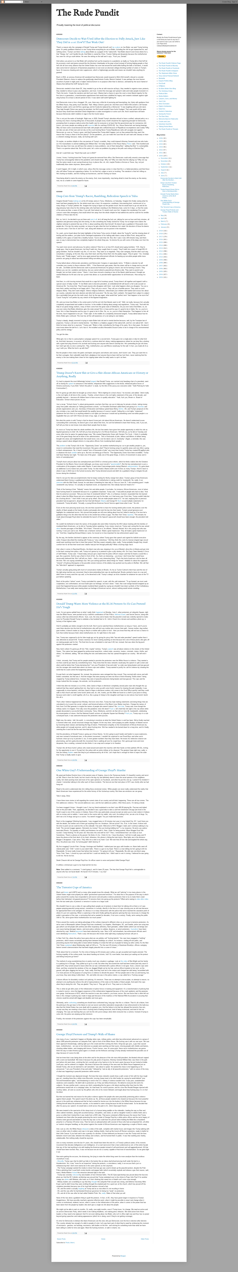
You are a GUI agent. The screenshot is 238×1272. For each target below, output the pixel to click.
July (162, 173)
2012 (161, 251)
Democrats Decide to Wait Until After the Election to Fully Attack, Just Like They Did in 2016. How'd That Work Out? (100, 40)
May (162, 215)
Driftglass (162, 86)
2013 (161, 248)
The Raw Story (164, 116)
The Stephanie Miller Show (168, 73)
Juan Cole (162, 101)
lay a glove (116, 47)
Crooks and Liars (164, 121)
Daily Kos (162, 109)
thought (94, 1182)
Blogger (123, 1256)
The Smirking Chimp (165, 91)
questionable (115, 464)
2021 (161, 153)
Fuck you (128, 713)
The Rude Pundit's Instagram (168, 71)
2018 (161, 233)
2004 (161, 274)
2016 (161, 239)
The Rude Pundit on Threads (168, 129)
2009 (161, 260)
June (162, 176)
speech (71, 384)
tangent (93, 381)
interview (59, 482)
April (162, 218)
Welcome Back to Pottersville (168, 119)
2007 (161, 266)
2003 (161, 277)
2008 (161, 263)
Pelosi (129, 144)
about (58, 528)
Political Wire (163, 93)
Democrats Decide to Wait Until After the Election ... (171, 179)
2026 (161, 138)
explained (68, 945)
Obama (103, 501)
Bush (119, 501)
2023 (161, 147)
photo (67, 1179)
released (85, 1129)
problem (62, 446)
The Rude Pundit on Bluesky (168, 66)
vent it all (93, 219)
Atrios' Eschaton (164, 104)
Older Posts (145, 1239)
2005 (161, 271)
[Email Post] (85, 186)
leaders (70, 752)
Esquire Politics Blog (166, 81)
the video (124, 961)
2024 (161, 144)
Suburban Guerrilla (165, 124)
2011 (161, 254)
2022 (161, 150)
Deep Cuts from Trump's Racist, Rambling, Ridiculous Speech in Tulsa (97, 196)
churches (140, 407)
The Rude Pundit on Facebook (169, 68)
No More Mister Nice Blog (167, 88)
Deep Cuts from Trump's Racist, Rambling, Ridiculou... (169, 184)
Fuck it (112, 709)
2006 (161, 268)
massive (91, 125)
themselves (72, 934)
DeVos (120, 409)
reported (130, 515)
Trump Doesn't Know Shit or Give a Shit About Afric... (170, 190)
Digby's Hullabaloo (165, 106)
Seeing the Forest (165, 114)
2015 (161, 242)
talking (82, 52)
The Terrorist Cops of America (74, 887)
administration (133, 466)
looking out (77, 201)
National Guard (120, 614)
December (164, 158)
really (103, 1193)
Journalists (134, 929)
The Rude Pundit (87, 13)
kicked (74, 1172)
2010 (161, 257)
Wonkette (162, 78)
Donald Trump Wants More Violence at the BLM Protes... (170, 196)
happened (99, 612)
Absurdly (60, 1161)
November (164, 161)
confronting (73, 1003)
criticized (75, 1175)
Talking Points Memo (166, 126)
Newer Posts (61, 1239)
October (163, 164)
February (164, 224)
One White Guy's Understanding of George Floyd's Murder (91, 770)
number (74, 453)
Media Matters (163, 96)
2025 (161, 141)
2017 (161, 236)
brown (66, 892)
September (165, 167)
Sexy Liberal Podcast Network (169, 76)
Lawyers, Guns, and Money (168, 99)
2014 (161, 245)
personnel (79, 931)
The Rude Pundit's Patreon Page (170, 63)
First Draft (162, 83)
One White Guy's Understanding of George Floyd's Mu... (170, 202)
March (163, 221)
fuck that (121, 706)
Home (103, 1239)
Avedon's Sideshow (165, 111)
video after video (142, 899)
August (163, 170)
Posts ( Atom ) (70, 1243)
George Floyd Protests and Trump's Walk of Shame (85, 1034)
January (164, 227)
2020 (161, 156)
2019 (161, 231)
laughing (81, 1189)
